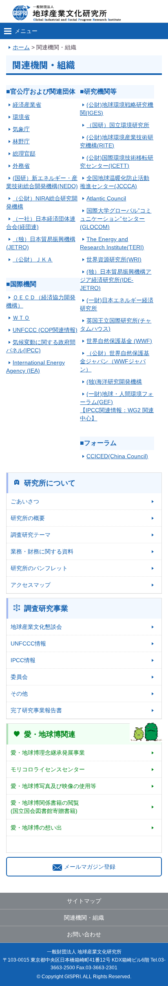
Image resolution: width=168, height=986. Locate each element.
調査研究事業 (46, 608)
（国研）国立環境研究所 (117, 125)
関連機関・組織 (84, 917)
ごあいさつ (25, 501)
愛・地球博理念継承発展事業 (48, 752)
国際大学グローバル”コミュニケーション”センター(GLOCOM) (115, 218)
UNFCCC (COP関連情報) (45, 330)
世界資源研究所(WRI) (113, 259)
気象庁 (21, 129)
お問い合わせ (84, 934)
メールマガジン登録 (89, 866)
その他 (19, 693)
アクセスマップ (31, 585)
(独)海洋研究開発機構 (114, 381)
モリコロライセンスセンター (48, 769)
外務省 (21, 166)
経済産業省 (27, 104)
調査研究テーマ (31, 534)
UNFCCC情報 (28, 643)
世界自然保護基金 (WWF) (119, 341)
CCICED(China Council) (117, 456)
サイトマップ (84, 901)
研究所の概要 (28, 518)
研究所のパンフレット (39, 568)
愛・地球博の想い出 (36, 827)
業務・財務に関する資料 (42, 551)
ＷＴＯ (21, 317)
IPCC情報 (23, 660)
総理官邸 (24, 153)
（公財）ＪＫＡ (33, 259)
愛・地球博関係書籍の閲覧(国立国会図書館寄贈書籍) (45, 806)
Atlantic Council (106, 198)
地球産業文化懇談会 (36, 627)
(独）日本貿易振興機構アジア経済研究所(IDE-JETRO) (115, 279)
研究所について (49, 483)
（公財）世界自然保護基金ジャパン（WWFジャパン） (114, 361)
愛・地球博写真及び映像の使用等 (53, 786)
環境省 (21, 117)
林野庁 (21, 141)
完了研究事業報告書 (36, 710)
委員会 (19, 677)
